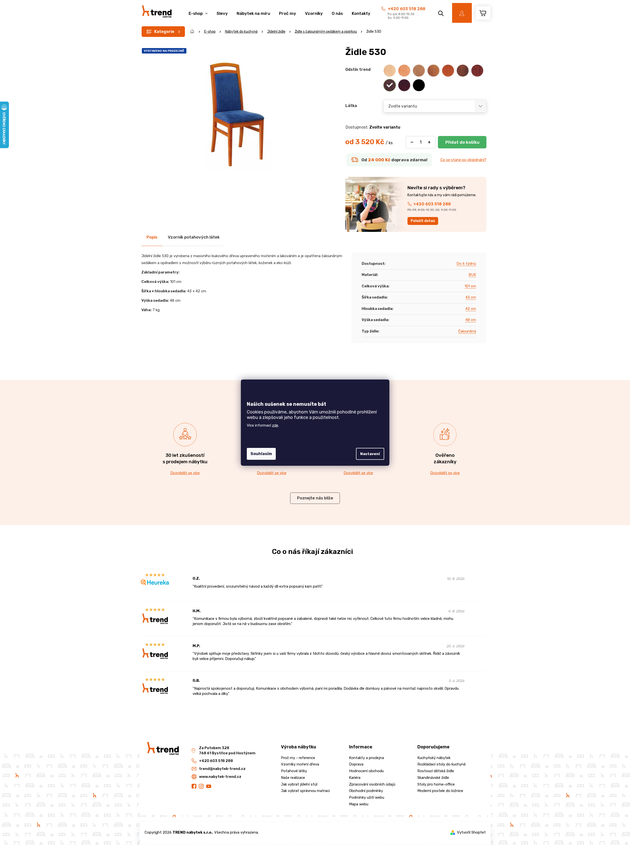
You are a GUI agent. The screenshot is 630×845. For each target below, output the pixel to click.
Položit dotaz (423, 221)
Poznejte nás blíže (315, 498)
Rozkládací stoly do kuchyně (441, 764)
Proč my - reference (298, 758)
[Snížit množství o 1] (412, 142)
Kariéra (354, 777)
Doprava (356, 764)
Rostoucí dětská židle (435, 771)
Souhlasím (261, 453)
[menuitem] (198, 11)
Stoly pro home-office (436, 784)
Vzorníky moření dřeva (300, 764)
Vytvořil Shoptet (471, 832)
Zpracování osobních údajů (372, 784)
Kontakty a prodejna (366, 758)
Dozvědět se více (185, 473)
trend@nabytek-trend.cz (222, 768)
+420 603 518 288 (406, 8)
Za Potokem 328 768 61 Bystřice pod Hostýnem (227, 750)
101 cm (470, 286)
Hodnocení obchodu (366, 771)
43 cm (470, 297)
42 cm (470, 308)
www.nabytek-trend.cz (220, 776)
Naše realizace (293, 777)
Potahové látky (294, 771)
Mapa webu (358, 804)
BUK (472, 275)
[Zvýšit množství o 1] (429, 142)
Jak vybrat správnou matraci (305, 791)
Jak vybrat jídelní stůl (299, 784)
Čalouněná (467, 331)
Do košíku (462, 142)
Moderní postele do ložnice (440, 791)
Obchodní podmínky (366, 791)
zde (275, 425)
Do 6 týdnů (466, 263)
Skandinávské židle (433, 777)
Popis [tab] (152, 237)
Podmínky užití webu (366, 797)
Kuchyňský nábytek (434, 758)
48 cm (470, 320)
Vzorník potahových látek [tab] (194, 237)
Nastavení (370, 454)
